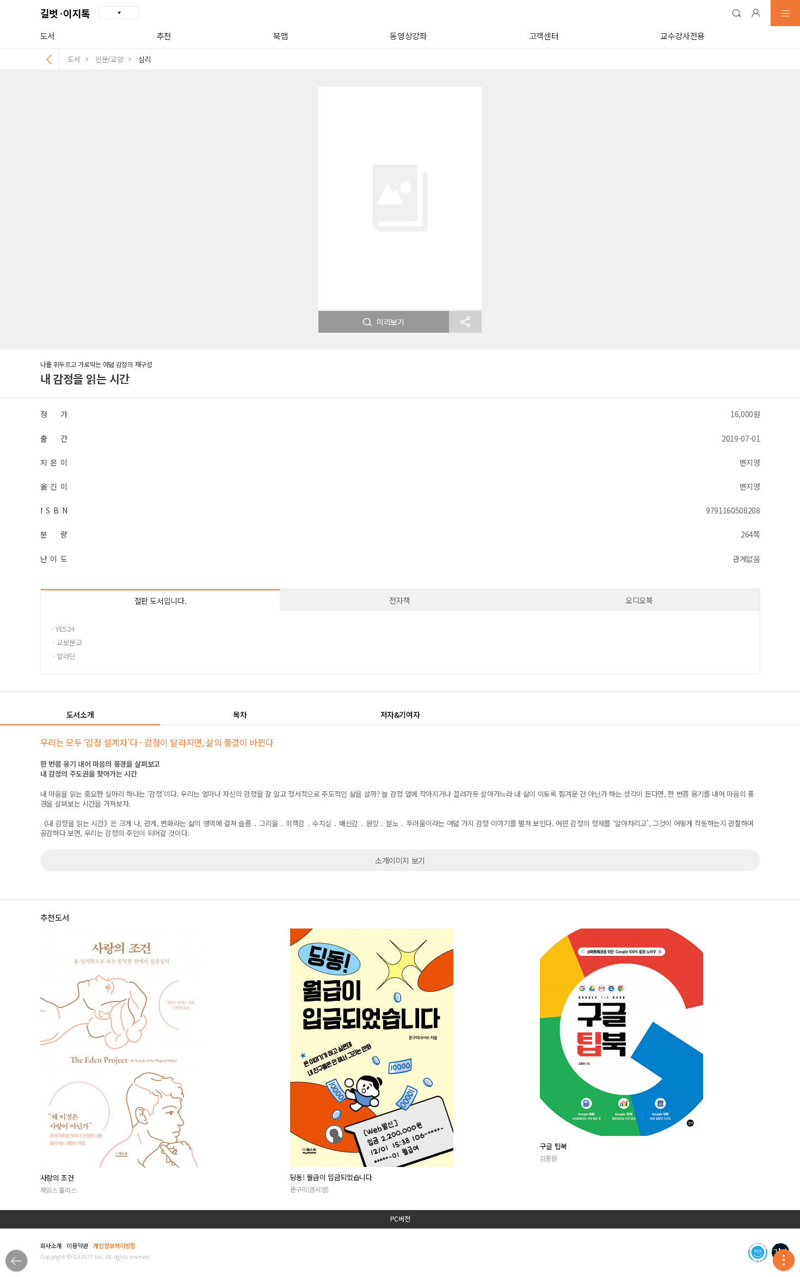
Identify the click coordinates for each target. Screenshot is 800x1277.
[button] (736, 13)
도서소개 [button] (80, 714)
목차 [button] (240, 714)
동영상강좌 (408, 35)
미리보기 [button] (390, 321)
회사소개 (50, 1245)
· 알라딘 (64, 656)
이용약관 (77, 1245)
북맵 (280, 35)
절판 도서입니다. (160, 600)
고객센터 (544, 35)
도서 (47, 35)
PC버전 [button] (400, 1218)
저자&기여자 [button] (400, 714)
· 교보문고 (67, 642)
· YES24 (63, 629)
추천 (164, 35)
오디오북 (639, 600)
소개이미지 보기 (400, 860)
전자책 (399, 600)
